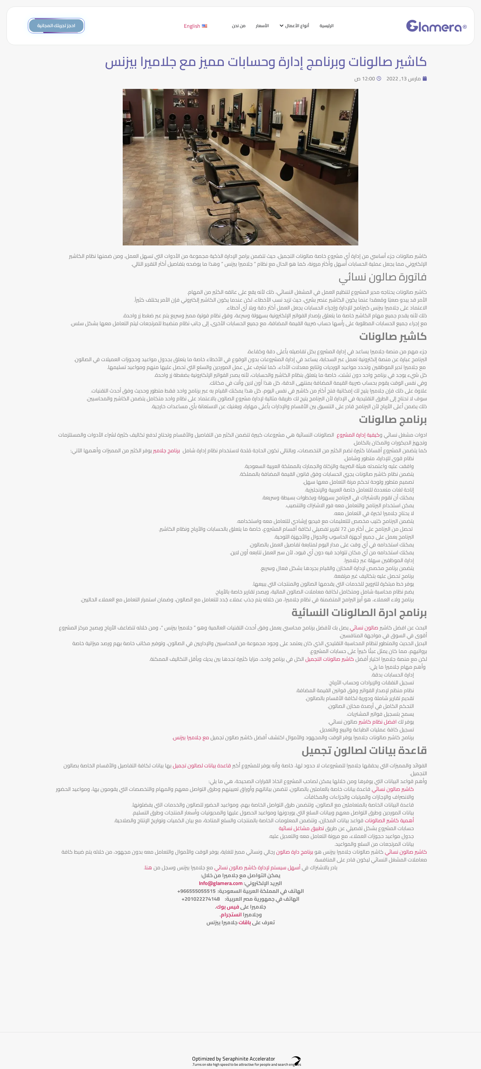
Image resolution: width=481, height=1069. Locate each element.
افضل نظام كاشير (378, 722)
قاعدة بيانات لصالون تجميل (202, 765)
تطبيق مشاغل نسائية (301, 828)
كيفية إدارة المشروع (358, 435)
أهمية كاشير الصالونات (389, 820)
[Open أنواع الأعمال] (281, 26)
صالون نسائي (364, 627)
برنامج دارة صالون (294, 852)
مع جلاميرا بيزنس (191, 737)
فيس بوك (227, 906)
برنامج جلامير (167, 450)
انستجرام (231, 914)
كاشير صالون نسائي (393, 789)
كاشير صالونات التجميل (330, 659)
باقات (245, 922)
